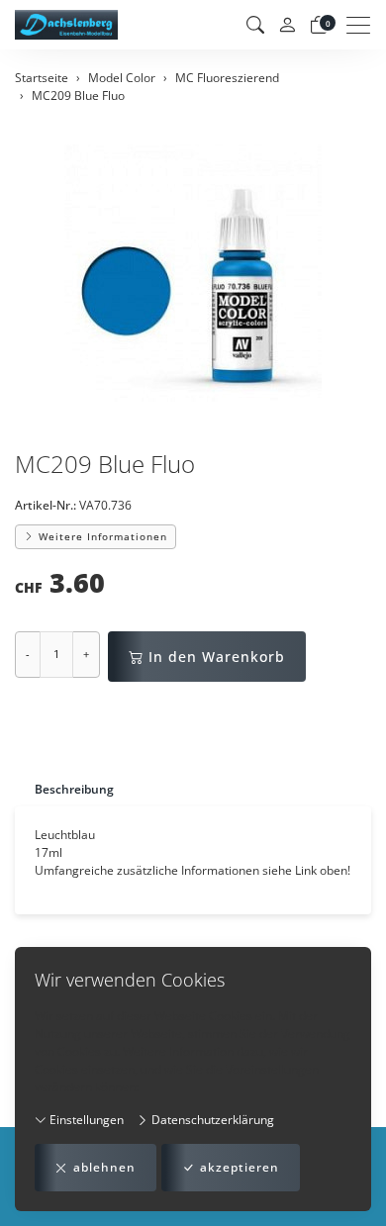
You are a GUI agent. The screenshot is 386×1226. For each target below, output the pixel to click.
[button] (255, 25)
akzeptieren (239, 1167)
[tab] (64, 789)
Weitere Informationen (101, 536)
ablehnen (104, 1167)
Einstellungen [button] (85, 1119)
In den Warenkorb (216, 656)
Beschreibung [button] (74, 789)
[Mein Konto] (287, 25)
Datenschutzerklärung (211, 1119)
